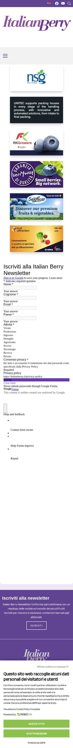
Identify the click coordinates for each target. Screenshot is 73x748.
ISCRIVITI (36, 625)
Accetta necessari (36, 733)
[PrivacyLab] (24, 714)
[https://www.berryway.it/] (36, 177)
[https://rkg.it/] (36, 145)
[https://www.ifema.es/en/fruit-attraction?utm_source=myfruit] (36, 241)
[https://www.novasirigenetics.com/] (36, 81)
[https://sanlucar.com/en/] (36, 209)
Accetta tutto (37, 723)
